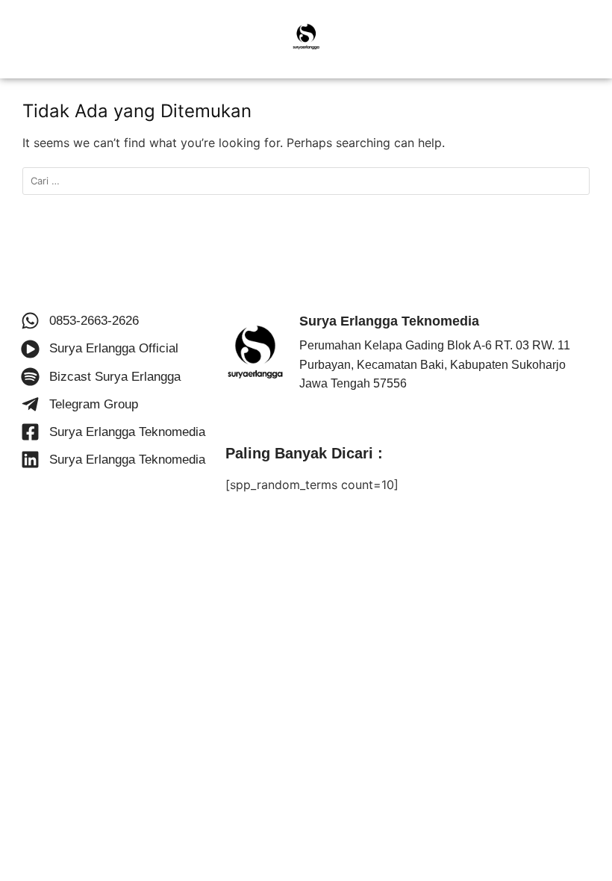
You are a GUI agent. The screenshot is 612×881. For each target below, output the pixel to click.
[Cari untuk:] (306, 181)
